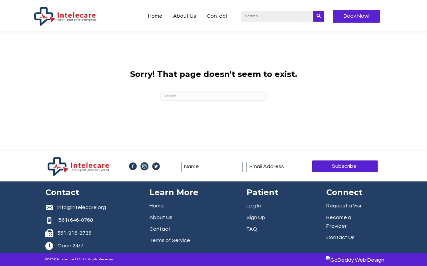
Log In (254, 205)
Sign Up (256, 217)
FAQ (252, 229)
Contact (159, 229)
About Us (160, 217)
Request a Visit (344, 205)
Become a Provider (338, 222)
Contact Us (340, 237)
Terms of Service (169, 240)
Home (156, 205)
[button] (345, 166)
